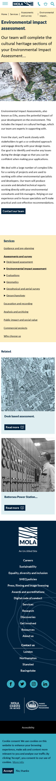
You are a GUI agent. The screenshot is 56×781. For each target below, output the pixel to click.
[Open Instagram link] (34, 684)
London (28, 651)
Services (14, 14)
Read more (12, 427)
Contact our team (13, 211)
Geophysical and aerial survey (23, 288)
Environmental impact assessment (26, 268)
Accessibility (28, 727)
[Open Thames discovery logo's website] (36, 706)
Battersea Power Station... (20, 497)
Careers (28, 560)
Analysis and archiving (16, 311)
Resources (28, 629)
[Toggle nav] (7, 4)
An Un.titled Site (28, 551)
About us (28, 636)
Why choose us (12, 336)
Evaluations (12, 275)
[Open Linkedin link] (45, 684)
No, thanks (22, 770)
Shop (44, 4)
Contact (38, 4)
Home (4, 14)
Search (51, 4)
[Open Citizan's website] (15, 706)
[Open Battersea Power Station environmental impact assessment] (28, 465)
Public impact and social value (20, 320)
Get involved (28, 623)
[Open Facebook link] (11, 684)
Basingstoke (28, 670)
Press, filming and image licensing (28, 585)
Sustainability (28, 566)
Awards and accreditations (28, 592)
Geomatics (12, 282)
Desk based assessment (19, 262)
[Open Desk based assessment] (28, 384)
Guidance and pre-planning (19, 248)
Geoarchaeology (15, 295)
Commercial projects (15, 328)
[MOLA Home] (28, 537)
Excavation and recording (18, 303)
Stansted (28, 664)
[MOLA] (23, 4)
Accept (8, 770)
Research (28, 610)
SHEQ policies (28, 579)
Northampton (28, 658)
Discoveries (28, 617)
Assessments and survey (27, 14)
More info (18, 762)
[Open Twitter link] (22, 684)
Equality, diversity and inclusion (28, 573)
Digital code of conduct (28, 598)
